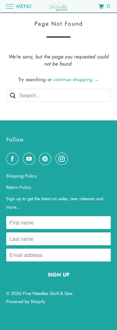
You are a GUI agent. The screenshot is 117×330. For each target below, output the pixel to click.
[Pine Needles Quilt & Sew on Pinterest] (46, 159)
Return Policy (18, 187)
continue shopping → (76, 79)
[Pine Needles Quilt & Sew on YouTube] (30, 159)
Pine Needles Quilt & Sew (47, 293)
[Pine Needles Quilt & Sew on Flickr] (73, 159)
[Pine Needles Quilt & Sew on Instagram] (63, 159)
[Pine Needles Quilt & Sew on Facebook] (13, 159)
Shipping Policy (21, 176)
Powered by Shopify (25, 301)
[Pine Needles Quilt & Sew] (58, 6)
